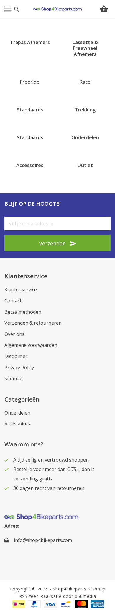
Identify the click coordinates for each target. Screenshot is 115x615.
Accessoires (17, 423)
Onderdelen (17, 412)
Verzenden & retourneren (33, 323)
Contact (13, 300)
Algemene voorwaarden (30, 345)
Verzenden (52, 243)
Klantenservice (20, 289)
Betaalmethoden (22, 312)
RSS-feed (29, 596)
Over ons (14, 334)
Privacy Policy (19, 367)
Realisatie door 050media (68, 596)
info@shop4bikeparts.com (43, 540)
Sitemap (13, 378)
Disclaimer (15, 356)
